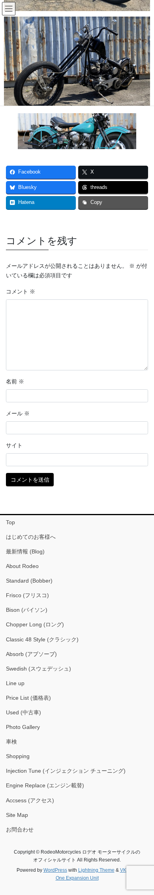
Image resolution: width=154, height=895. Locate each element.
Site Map (17, 815)
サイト (14, 445)
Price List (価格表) (28, 698)
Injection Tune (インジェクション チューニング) (66, 771)
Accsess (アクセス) (30, 800)
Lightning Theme (96, 870)
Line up (15, 683)
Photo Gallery (23, 727)
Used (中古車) (23, 712)
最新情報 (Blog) (25, 551)
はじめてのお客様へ (31, 537)
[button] (77, 70)
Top (10, 522)
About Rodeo (22, 566)
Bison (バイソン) (26, 610)
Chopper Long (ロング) (35, 624)
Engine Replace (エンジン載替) (45, 785)
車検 (11, 741)
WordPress (55, 870)
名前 (15, 381)
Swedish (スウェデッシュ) (38, 668)
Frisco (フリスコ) (27, 595)
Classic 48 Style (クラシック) (42, 639)
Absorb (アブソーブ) (31, 654)
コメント (20, 291)
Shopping (18, 756)
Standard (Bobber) (29, 580)
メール (18, 413)
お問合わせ (20, 829)
